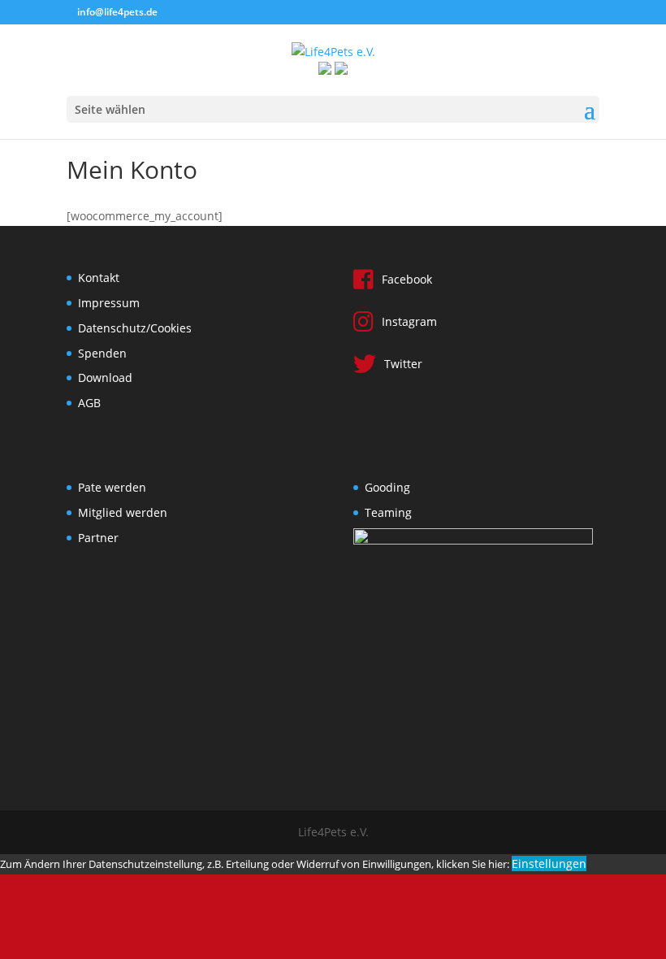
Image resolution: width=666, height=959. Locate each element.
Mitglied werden (122, 512)
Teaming (388, 512)
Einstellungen (549, 863)
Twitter (403, 363)
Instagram (409, 321)
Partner (98, 537)
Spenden (102, 353)
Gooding (387, 487)
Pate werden (112, 487)
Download (105, 377)
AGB (89, 402)
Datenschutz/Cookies (135, 328)
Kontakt (98, 277)
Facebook (407, 279)
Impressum (109, 302)
